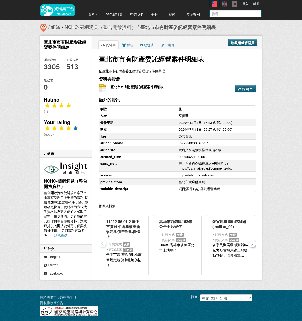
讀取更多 (60, 235)
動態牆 (148, 44)
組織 (55, 27)
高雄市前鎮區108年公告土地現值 (175, 224)
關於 (172, 14)
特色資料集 (114, 14)
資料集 (110, 44)
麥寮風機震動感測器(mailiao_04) (229, 224)
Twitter (52, 265)
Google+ (53, 256)
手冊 (154, 14)
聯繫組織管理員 (242, 42)
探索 (245, 88)
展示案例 (193, 14)
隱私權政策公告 (51, 302)
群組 (129, 44)
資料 (91, 14)
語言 (194, 296)
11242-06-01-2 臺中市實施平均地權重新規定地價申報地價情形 (123, 229)
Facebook (55, 273)
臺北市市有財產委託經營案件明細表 (178, 27)
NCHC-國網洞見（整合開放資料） (100, 27)
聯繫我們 (136, 14)
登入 (245, 3)
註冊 (256, 3)
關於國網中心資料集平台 (58, 296)
